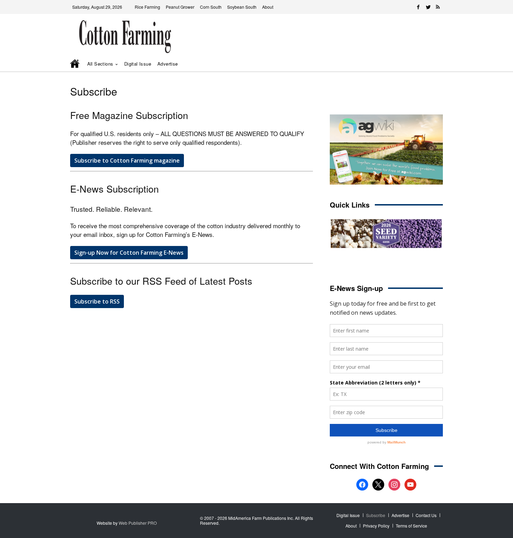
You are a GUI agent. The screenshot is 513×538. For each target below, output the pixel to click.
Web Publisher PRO (138, 523)
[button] (427, 64)
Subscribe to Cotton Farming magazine (127, 160)
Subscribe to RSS (97, 301)
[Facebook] (418, 7)
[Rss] (438, 7)
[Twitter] (428, 7)
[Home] (75, 64)
